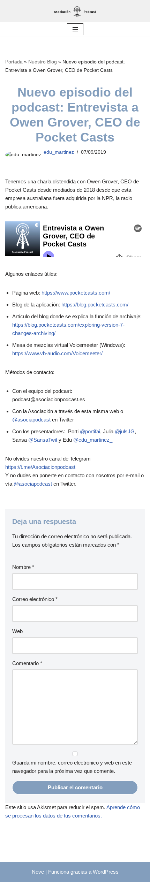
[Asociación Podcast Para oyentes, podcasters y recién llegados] (75, 11)
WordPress (106, 872)
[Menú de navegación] (75, 29)
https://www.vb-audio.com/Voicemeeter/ (57, 353)
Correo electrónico (35, 599)
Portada (14, 61)
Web (17, 631)
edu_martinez (59, 152)
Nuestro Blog (42, 61)
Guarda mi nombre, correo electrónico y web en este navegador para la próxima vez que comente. (72, 767)
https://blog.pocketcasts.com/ (94, 304)
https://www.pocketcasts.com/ (76, 293)
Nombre (23, 567)
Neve (38, 872)
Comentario (27, 663)
